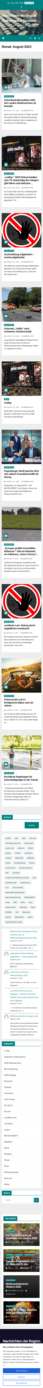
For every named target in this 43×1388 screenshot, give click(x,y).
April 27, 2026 (14, 1242)
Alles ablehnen (21, 1383)
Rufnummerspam (11, 1172)
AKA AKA (32, 838)
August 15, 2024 (13, 407)
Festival (31, 863)
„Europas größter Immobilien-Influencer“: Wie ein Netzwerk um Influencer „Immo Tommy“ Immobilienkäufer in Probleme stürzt (20, 554)
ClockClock (28, 853)
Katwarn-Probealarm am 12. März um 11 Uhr (20, 1263)
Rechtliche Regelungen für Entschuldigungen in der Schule (21, 778)
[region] (21, 1365)
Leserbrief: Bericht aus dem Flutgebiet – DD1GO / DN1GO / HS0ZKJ (23, 994)
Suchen (7, 817)
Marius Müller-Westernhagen (15, 892)
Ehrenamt (8, 1081)
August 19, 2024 (13, 262)
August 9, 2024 (12, 559)
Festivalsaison (10, 868)
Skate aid (8, 1178)
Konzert (7, 1112)
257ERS (8, 838)
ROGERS (9, 912)
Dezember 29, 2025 (16, 1290)
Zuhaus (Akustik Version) (14, 922)
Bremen (8, 853)
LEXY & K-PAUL (18, 887)
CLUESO (8, 858)
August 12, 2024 (13, 481)
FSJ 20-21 (8, 1105)
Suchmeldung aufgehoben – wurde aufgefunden (19, 256)
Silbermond (26, 912)
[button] (31, 38)
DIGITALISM (19, 858)
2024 (23, 838)
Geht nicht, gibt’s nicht (29, 1016)
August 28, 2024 (13, 188)
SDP (17, 912)
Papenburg (23, 907)
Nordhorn (8, 1154)
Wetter (7, 1184)
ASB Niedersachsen (12, 1063)
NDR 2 (23, 902)
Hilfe (7, 873)
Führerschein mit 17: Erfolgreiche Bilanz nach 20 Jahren (18, 702)
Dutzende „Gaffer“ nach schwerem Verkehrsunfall (17, 330)
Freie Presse (9, 96)
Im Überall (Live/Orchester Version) (17, 878)
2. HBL (7, 1051)
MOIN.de (13, 1016)
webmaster (28, 110)
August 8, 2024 (12, 633)
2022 (16, 838)
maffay (7, 402)
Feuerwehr (8, 1093)
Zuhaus (30, 917)
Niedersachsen (11, 907)
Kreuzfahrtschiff (11, 883)
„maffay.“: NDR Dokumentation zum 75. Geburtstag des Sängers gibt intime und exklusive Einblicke (21, 182)
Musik (6, 399)
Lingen (7, 1130)
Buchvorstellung (11, 1069)
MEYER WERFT (30, 897)
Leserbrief (8, 1124)
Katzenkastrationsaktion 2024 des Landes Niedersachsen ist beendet (20, 103)
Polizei (33, 907)
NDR (15, 902)
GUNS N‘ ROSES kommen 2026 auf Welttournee (21, 1311)
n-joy (8, 902)
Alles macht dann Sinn (13, 843)
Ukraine (8, 917)
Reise (6, 1166)
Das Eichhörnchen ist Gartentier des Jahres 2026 (21, 1237)
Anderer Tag (10, 848)
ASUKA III (21, 848)
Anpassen (21, 1377)
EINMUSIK (30, 858)
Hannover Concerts (25, 868)
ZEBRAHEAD (19, 917)
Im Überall (16, 873)
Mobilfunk (8, 1142)
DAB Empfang (10, 1075)
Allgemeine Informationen (15, 1057)
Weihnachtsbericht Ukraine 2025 (23, 938)
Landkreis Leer (25, 883)
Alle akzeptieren (21, 1371)
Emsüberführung (19, 863)
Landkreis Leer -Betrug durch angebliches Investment (19, 627)
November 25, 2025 (16, 1316)
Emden (8, 863)
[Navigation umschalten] (39, 38)
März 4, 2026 (13, 1268)
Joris (34, 878)
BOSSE (30, 848)
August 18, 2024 (13, 336)
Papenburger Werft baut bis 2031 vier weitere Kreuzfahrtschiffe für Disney (21, 474)
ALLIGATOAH (28, 843)
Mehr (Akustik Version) (13, 897)
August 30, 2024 (13, 110)
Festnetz (7, 1087)
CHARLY (18, 853)
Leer (7, 887)
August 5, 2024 (12, 710)
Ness (30, 902)
